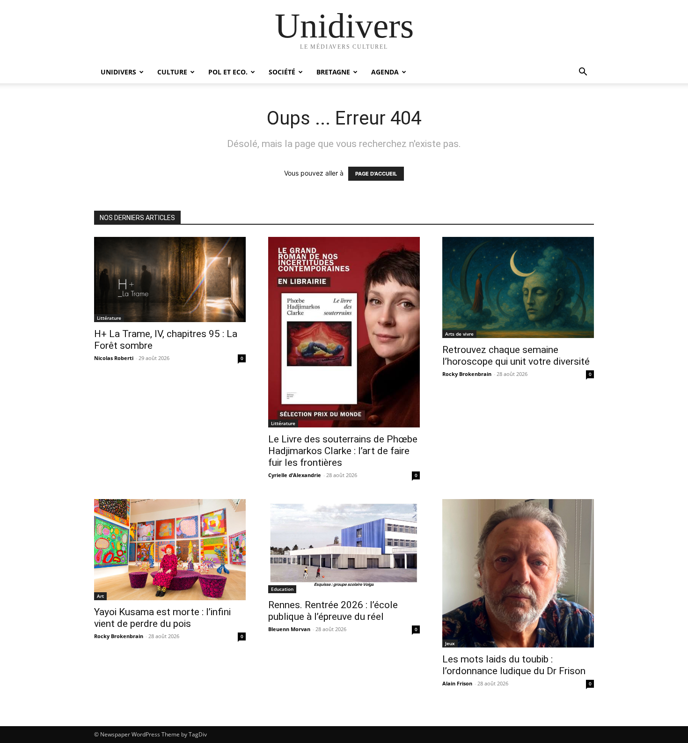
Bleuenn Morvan (289, 629)
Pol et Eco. (228, 71)
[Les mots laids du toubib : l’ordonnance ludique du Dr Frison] (518, 573)
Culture (172, 71)
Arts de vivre (459, 334)
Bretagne (333, 71)
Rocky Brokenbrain (466, 373)
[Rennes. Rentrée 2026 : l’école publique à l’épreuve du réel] (344, 546)
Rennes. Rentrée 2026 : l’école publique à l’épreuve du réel (333, 610)
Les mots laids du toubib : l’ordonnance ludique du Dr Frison (514, 665)
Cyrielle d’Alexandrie (294, 474)
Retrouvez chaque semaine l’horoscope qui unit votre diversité (516, 355)
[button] (582, 72)
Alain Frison (457, 683)
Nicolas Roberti (113, 357)
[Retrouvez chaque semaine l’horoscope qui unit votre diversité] (518, 287)
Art (100, 596)
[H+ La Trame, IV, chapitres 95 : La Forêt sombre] (170, 279)
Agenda (385, 71)
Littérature (109, 318)
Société (282, 71)
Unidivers (118, 71)
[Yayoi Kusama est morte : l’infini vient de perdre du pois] (170, 549)
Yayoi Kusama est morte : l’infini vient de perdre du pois (162, 617)
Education (282, 589)
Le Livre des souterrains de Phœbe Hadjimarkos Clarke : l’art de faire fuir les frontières (342, 451)
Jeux (450, 643)
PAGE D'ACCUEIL (376, 173)
